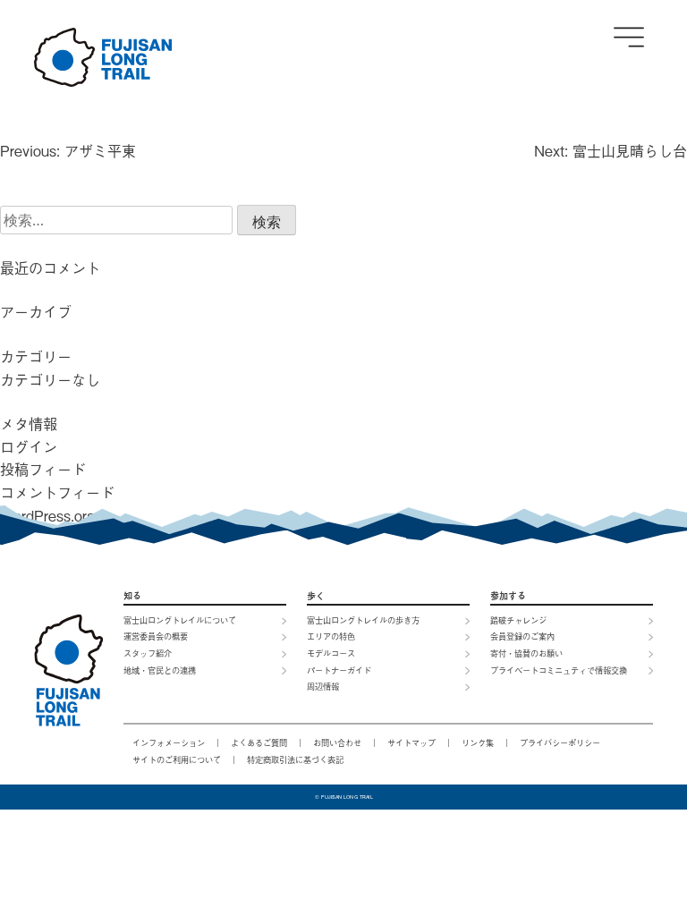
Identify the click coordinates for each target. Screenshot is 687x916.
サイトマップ (411, 742)
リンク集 (478, 742)
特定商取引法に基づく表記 (295, 759)
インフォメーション (168, 742)
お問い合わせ (337, 742)
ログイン (28, 446)
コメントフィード (57, 492)
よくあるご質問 (259, 742)
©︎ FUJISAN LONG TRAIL (343, 797)
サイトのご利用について (176, 759)
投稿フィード (43, 468)
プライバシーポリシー (560, 742)
